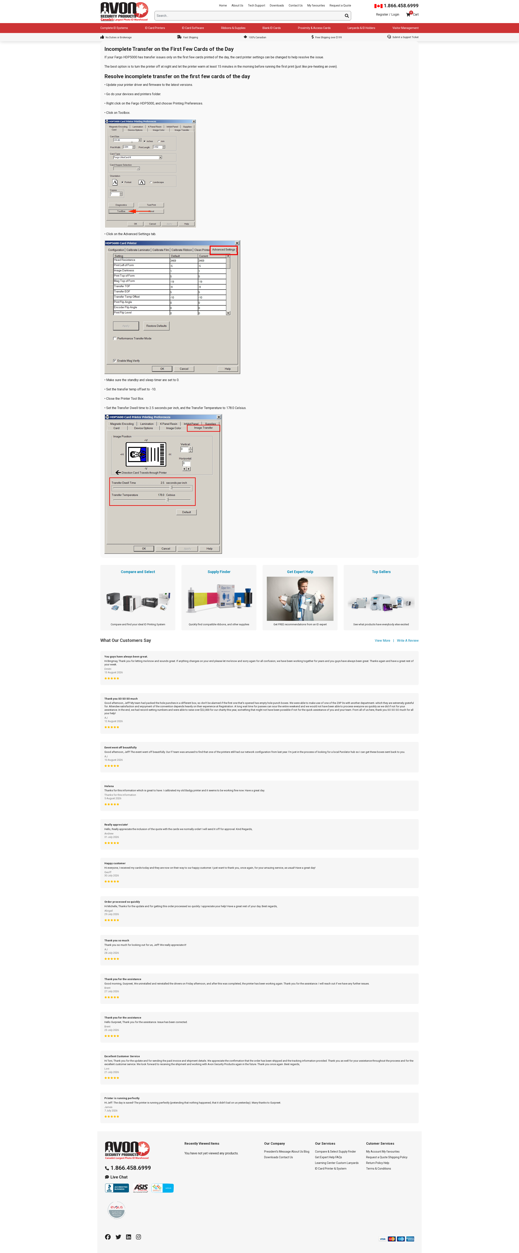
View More (382, 640)
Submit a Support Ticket (405, 37)
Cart (416, 14)
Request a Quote (340, 5)
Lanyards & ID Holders (361, 28)
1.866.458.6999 (401, 6)
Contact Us (296, 5)
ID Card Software (193, 28)
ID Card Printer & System (330, 1168)
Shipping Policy (397, 1157)
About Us (237, 5)
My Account (373, 1151)
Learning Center (325, 1163)
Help (386, 1163)
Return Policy (374, 1163)
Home (223, 5)
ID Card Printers (155, 28)
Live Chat (119, 1177)
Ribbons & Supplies (233, 28)
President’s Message (277, 1151)
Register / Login (387, 14)
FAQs (338, 1157)
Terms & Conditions (378, 1168)
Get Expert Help (325, 1157)
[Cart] (408, 15)
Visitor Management (405, 28)
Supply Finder (347, 1151)
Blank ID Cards (272, 28)
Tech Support (256, 5)
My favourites (316, 5)
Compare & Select (326, 1151)
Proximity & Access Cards (314, 28)
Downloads (277, 5)
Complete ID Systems (114, 28)
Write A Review (408, 640)
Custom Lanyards (347, 1163)
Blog (306, 1151)
